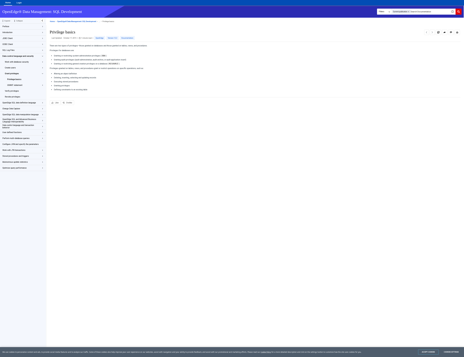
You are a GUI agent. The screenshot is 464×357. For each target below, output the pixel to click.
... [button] (99, 21)
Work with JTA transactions (13, 150)
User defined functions (12, 132)
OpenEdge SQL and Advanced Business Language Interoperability (19, 120)
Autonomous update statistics (15, 162)
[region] (232, 352)
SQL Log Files (8, 50)
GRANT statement (14, 85)
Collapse (19, 21)
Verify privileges (12, 91)
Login (19, 3)
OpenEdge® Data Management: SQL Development (76, 21)
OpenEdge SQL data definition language (19, 103)
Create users (10, 68)
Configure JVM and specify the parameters (20, 144)
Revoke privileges (12, 97)
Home (8, 2)
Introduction (7, 32)
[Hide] (42, 20)
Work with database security (17, 62)
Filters (381, 11)
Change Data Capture (11, 108)
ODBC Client (7, 44)
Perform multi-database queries (15, 138)
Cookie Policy (266, 352)
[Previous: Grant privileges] (426, 32)
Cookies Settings (451, 352)
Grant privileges (12, 73)
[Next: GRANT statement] (432, 32)
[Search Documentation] (459, 12)
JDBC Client (7, 38)
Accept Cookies (428, 352)
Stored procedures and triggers (15, 156)
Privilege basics (14, 79)
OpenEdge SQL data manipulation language (20, 114)
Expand (7, 21)
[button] (409, 12)
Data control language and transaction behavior (18, 126)
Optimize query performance (14, 168)
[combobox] (421, 12)
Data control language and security (18, 56)
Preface (5, 26)
